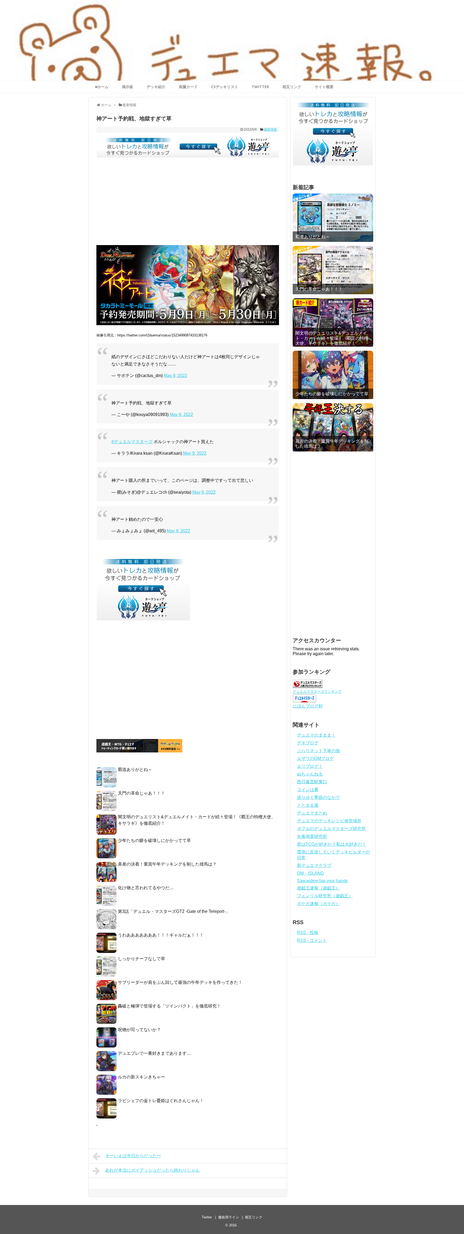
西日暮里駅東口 (312, 782)
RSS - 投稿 (307, 932)
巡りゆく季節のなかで (318, 797)
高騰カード (188, 86)
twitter (260, 86)
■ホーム (101, 86)
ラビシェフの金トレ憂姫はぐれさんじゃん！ (161, 1100)
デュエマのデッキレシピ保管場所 (329, 821)
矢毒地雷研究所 (312, 836)
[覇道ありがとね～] (333, 217)
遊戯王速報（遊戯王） (318, 888)
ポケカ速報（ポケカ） (318, 903)
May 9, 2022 (175, 375)
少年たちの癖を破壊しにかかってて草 (154, 840)
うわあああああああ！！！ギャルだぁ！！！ (161, 935)
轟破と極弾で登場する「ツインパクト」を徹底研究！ (169, 1006)
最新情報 (270, 129)
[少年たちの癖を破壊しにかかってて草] (333, 375)
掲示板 (127, 86)
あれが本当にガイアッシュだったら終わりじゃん (152, 1170)
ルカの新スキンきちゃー (141, 1077)
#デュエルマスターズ (132, 441)
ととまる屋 (307, 805)
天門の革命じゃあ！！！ (141, 793)
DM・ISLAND (310, 873)
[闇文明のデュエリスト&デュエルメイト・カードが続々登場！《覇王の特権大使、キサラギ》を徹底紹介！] (333, 322)
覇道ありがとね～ (135, 769)
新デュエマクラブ (314, 865)
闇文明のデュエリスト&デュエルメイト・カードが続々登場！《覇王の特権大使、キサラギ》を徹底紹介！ (331, 338)
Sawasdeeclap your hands (322, 880)
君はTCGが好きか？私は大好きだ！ (331, 844)
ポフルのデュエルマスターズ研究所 (331, 828)
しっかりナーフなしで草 (141, 958)
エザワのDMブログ (315, 758)
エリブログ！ (310, 766)
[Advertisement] (187, 204)
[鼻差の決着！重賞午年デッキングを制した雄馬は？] (333, 427)
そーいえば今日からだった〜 (133, 1155)
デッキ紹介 (156, 86)
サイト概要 (324, 86)
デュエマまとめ (312, 813)
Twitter (207, 1217)
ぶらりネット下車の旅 (318, 750)
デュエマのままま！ (316, 735)
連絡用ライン (228, 1217)
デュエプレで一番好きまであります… (154, 1053)
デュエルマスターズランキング (317, 692)
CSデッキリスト (224, 86)
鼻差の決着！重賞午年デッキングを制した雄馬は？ (167, 864)
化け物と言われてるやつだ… (146, 887)
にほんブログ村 (308, 706)
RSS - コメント (312, 940)
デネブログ (307, 743)
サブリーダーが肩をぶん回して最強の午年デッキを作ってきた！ (180, 982)
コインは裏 (307, 789)
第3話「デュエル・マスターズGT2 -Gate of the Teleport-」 (174, 911)
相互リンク (291, 86)
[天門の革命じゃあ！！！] (333, 270)
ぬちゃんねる (310, 774)
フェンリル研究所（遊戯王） (325, 896)
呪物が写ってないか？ (139, 1029)
